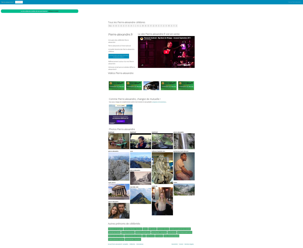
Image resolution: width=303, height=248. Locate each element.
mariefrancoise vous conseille (133, 236)
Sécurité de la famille (114, 232)
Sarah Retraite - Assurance (159, 232)
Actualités (125, 244)
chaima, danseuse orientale (116, 239)
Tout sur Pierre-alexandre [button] (294, 2)
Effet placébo (152, 229)
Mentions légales (189, 244)
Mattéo (145, 229)
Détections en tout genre (115, 229)
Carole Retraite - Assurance (133, 239)
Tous (110, 26)
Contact (181, 244)
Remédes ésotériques (128, 232)
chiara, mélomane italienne (171, 236)
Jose (144, 236)
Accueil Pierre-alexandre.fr (115, 244)
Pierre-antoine (172, 232)
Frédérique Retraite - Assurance (133, 229)
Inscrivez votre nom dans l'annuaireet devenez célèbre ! (118, 56)
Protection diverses (163, 229)
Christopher (159, 236)
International (139, 244)
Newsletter (175, 244)
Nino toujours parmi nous (185, 232)
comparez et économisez (159, 102)
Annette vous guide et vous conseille (180, 229)
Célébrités (19, 2)
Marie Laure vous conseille (116, 236)
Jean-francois (150, 236)
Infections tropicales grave (143, 232)
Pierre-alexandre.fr (7, 2)
